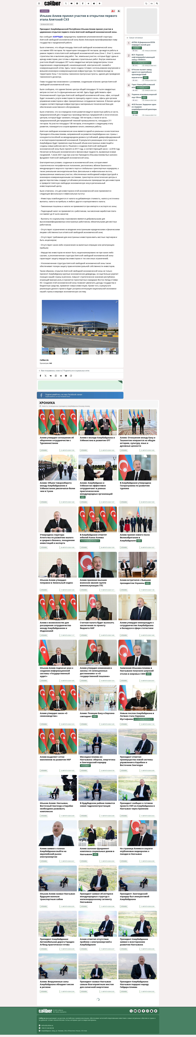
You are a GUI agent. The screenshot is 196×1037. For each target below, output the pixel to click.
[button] (116, 301)
